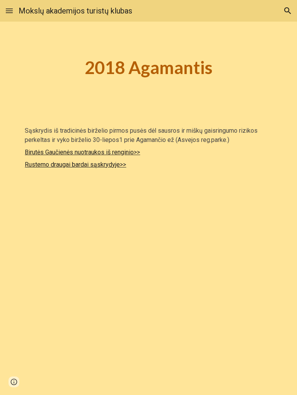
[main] (148, 67)
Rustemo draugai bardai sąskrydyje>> (75, 164)
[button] (9, 10)
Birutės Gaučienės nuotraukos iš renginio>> (82, 152)
